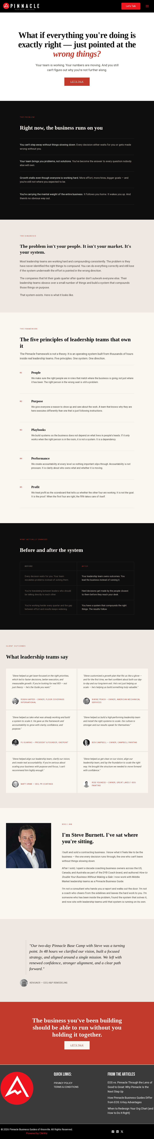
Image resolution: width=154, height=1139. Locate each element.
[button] (130, 6)
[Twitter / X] (122, 1131)
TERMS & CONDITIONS (66, 1087)
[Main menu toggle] (147, 6)
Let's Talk (76, 81)
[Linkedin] (117, 1131)
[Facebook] (113, 1131)
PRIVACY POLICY (63, 1083)
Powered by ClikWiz (36, 1133)
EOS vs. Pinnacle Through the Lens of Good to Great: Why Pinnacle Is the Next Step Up (130, 1087)
